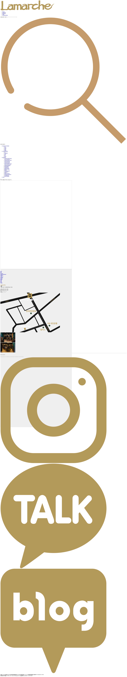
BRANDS (4, 157)
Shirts (5, 150)
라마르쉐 (1, 277)
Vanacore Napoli (7, 170)
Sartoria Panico (6, 168)
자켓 (1, 280)
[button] (2, 144)
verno (1, 276)
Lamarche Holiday (7, 165)
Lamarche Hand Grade (8, 159)
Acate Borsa (6, 171)
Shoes (5, 156)
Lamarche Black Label (8, 160)
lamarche (1, 273)
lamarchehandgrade (3, 274)
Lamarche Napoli (7, 162)
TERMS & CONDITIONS (10, 356)
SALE (3, 177)
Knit (1, 272)
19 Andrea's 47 (6, 175)
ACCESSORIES (5, 151)
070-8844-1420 (4, 291)
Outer (5, 148)
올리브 (1, 279)
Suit (5, 146)
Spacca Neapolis (7, 173)
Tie (4, 152)
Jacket (5, 147)
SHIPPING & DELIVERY (19, 356)
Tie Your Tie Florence (7, 174)
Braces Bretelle (6, 176)
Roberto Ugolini (6, 169)
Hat (5, 155)
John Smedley (6, 166)
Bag (5, 154)
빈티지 (1, 278)
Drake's (5, 172)
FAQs (1, 356)
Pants (5, 149)
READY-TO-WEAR (5, 145)
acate (1, 271)
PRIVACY (4, 356)
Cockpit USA (6, 167)
